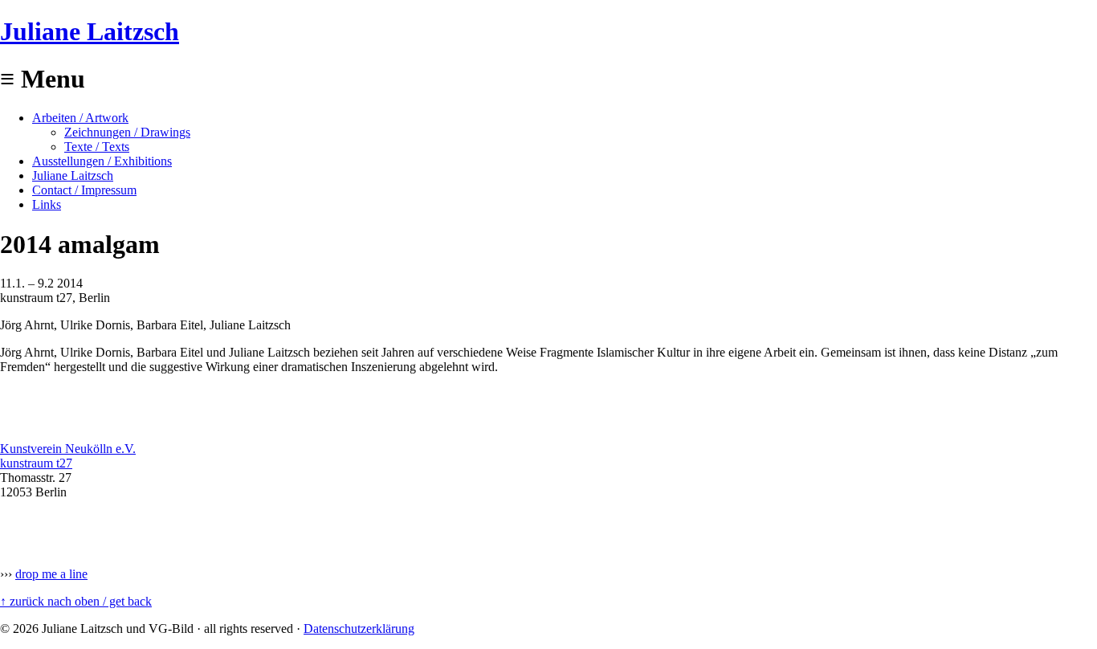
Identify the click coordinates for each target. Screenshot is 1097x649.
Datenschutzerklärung (359, 628)
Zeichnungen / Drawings (127, 132)
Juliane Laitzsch (89, 31)
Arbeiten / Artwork (80, 117)
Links (46, 204)
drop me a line (51, 574)
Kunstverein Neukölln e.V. (68, 448)
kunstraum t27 (36, 463)
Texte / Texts (96, 146)
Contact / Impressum (84, 190)
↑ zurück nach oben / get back (76, 601)
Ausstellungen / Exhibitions (102, 161)
